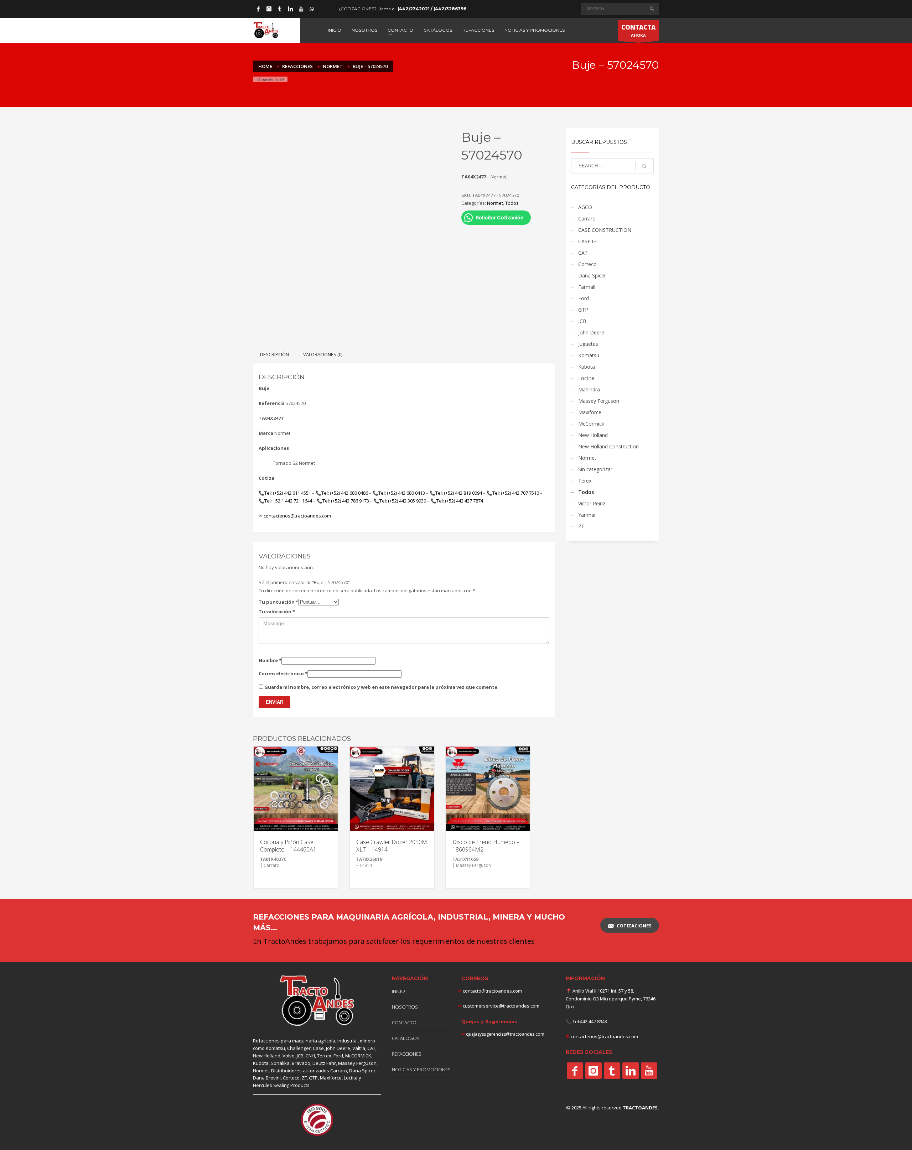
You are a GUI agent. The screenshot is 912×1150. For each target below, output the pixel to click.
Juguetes (588, 343)
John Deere (591, 332)
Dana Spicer (592, 275)
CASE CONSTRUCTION (604, 230)
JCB (582, 321)
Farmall (586, 286)
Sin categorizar (595, 469)
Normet (495, 203)
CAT (583, 252)
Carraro (587, 218)
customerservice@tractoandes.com (500, 1006)
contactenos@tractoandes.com (297, 515)
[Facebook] (258, 9)
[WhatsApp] (311, 9)
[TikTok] (279, 9)
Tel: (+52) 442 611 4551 (287, 493)
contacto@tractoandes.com (490, 991)
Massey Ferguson (598, 400)
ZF (581, 526)
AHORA (638, 30)
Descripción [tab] (274, 354)
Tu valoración (277, 611)
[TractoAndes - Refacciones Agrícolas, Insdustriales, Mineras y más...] (317, 1000)
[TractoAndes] (575, 1070)
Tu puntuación (278, 602)
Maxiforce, (331, 1077)
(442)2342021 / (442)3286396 (432, 8)
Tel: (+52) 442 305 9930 (402, 501)
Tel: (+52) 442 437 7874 (459, 501)
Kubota (586, 366)
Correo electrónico (283, 673)
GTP (583, 309)
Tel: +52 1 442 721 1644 (288, 501)
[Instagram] (269, 9)
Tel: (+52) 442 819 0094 (458, 493)
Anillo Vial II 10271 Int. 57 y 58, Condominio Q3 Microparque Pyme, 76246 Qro (611, 999)
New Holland (593, 435)
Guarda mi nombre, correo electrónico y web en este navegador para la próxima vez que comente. (381, 687)
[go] (652, 8)
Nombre (270, 660)
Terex (584, 480)
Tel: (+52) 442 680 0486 (344, 493)
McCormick (591, 423)
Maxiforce (589, 412)
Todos (512, 203)
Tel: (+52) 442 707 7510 (515, 493)
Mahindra (589, 389)
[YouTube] (301, 9)
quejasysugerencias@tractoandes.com (505, 1034)
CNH (310, 1055)
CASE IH (587, 241)
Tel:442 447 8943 (589, 1021)
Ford (583, 298)
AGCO (585, 207)
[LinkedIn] (290, 9)
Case (318, 1048)
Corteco (587, 264)
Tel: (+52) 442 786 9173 (345, 501)
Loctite (586, 378)
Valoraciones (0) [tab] (322, 354)
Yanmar (587, 514)
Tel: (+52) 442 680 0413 (401, 493)
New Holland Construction (608, 446)
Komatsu (588, 355)
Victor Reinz (591, 503)
